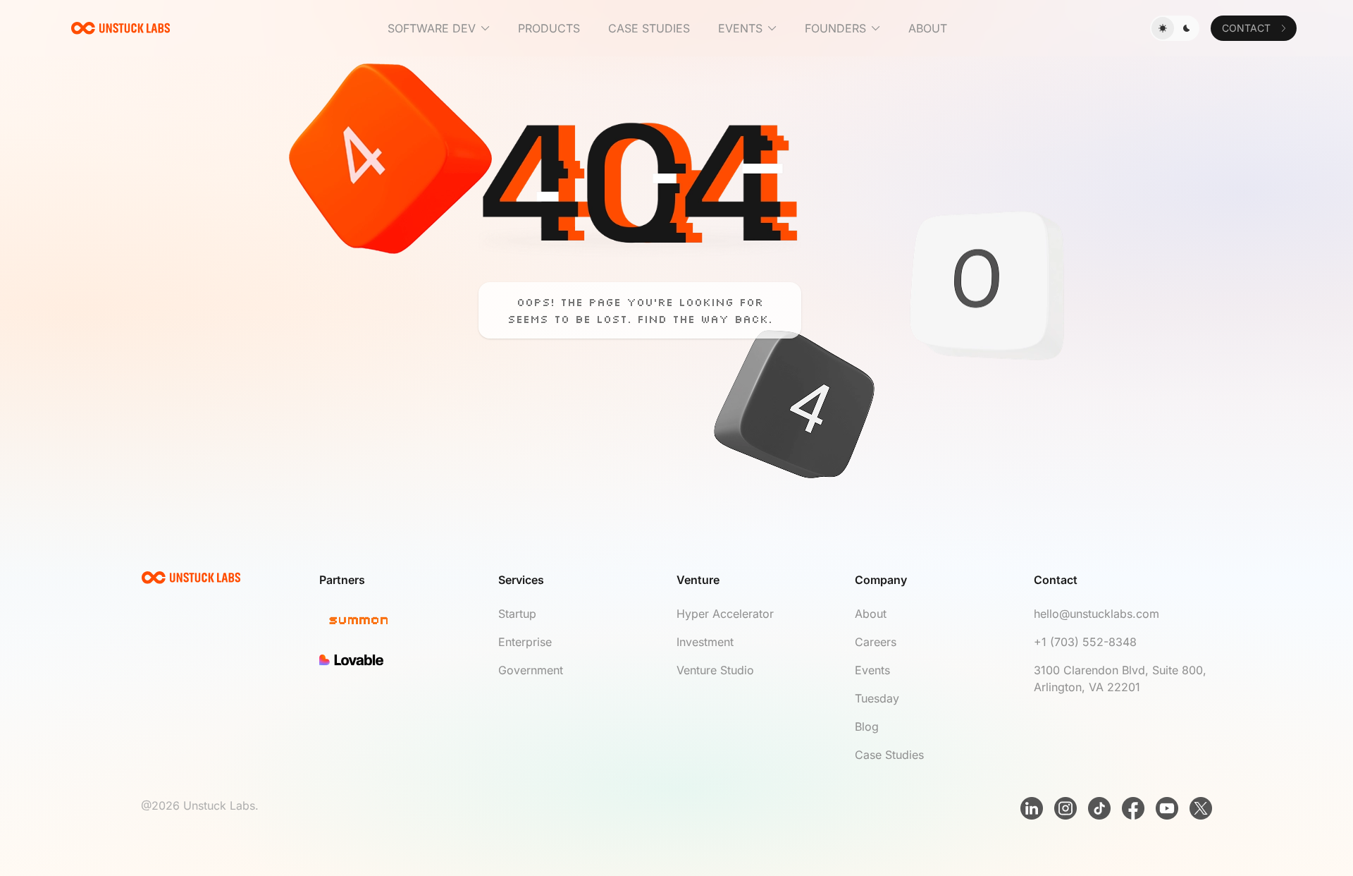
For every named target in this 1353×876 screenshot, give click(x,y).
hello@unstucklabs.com (1096, 614)
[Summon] (408, 621)
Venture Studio (715, 670)
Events (872, 670)
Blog (867, 726)
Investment (705, 642)
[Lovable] (408, 660)
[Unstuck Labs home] (120, 28)
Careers (875, 642)
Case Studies (889, 755)
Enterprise (525, 642)
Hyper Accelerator (725, 614)
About (870, 614)
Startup (517, 614)
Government (530, 670)
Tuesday (877, 698)
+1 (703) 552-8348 (1085, 642)
